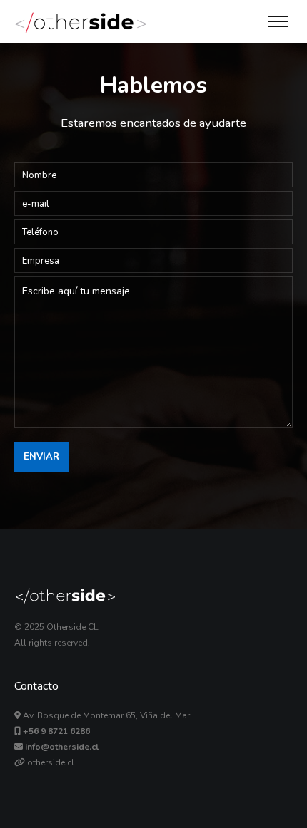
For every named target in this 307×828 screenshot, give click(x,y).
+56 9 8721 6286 (56, 731)
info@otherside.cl (62, 746)
